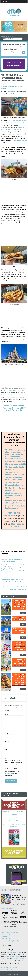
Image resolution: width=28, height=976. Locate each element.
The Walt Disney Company (11, 956)
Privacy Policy (5, 936)
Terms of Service (6, 939)
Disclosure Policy (6, 934)
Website (7, 750)
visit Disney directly (18, 959)
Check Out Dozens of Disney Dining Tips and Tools (14, 495)
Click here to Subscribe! (16, 525)
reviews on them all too (19, 395)
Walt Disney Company (16, 952)
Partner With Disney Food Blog (10, 941)
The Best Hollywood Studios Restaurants (13, 478)
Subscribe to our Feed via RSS (10, 968)
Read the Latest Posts (8, 36)
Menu (6, 1)
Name (7, 733)
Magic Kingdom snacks (13, 569)
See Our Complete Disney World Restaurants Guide (15, 463)
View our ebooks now (7, 908)
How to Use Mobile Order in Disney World (15, 507)
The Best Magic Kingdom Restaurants (15, 468)
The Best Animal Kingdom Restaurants (14, 484)
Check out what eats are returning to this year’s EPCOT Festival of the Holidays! (14, 407)
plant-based (12, 571)
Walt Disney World (11, 561)
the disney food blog (14, 9)
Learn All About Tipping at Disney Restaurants (15, 501)
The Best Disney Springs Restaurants (15, 489)
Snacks (3, 561)
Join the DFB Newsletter (12, 514)
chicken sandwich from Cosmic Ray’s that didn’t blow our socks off (13, 123)
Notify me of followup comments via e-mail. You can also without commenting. (13, 772)
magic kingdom (18, 559)
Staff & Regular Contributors (9, 932)
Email (7, 741)
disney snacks (14, 567)
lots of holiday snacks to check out (14, 390)
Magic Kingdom (11, 92)
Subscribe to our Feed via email (10, 970)
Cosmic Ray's (12, 565)
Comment (8, 714)
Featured (10, 559)
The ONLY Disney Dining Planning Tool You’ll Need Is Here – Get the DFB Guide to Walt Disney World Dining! (15, 454)
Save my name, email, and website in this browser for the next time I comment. (13, 762)
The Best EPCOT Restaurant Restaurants (15, 473)
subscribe (10, 773)
